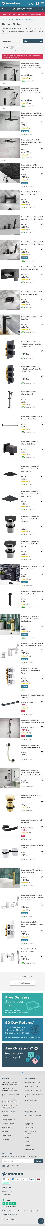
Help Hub (5, 1116)
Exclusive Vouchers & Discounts (31, 1133)
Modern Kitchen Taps (31, 1086)
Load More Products (22, 983)
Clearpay (27, 1146)
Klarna (27, 1142)
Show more (6, 34)
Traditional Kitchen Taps (32, 1082)
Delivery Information (8, 1120)
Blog (26, 1120)
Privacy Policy (37, 1211)
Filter (26, 41)
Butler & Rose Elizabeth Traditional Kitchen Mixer (9, 1083)
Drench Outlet (6, 1136)
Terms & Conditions (24, 1211)
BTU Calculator (29, 1128)
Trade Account (6, 1128)
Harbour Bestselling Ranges (24, 19)
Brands (4, 19)
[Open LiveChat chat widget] (41, 1221)
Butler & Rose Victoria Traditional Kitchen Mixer (9, 1089)
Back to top (22, 1073)
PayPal (27, 1138)
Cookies (5, 1214)
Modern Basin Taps (30, 1100)
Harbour (11, 19)
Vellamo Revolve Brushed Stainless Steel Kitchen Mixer (11, 1101)
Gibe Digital (11, 1219)
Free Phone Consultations (33, 1116)
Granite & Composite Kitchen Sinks (34, 1095)
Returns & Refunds (8, 1124)
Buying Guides (29, 1124)
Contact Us (5, 1140)
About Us (5, 1132)
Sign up (38, 1161)
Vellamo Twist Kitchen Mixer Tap (10, 1095)
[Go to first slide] (43, 9)
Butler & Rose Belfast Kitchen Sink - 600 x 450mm (11, 1107)
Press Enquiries (29, 1149)
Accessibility (13, 1214)
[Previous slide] (2, 9)
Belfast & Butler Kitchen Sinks (34, 1090)
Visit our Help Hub (7, 1191)
